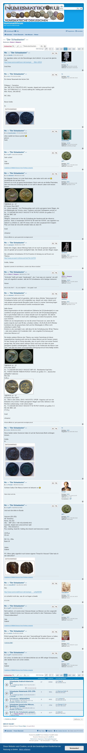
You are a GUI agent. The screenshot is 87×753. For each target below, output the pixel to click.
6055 (68, 181)
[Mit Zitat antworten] (52, 53)
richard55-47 (65, 592)
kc (62, 74)
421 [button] (61, 49)
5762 (68, 595)
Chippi (59, 681)
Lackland (16, 700)
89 (67, 65)
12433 (68, 280)
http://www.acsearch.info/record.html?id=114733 (20, 258)
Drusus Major (22, 726)
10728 (68, 143)
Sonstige (13, 686)
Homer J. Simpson (15, 42)
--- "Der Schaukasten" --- (15, 39)
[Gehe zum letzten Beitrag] (62, 681)
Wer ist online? (8, 724)
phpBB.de (51, 737)
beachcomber (65, 140)
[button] (46, 49)
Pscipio (64, 491)
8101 (68, 643)
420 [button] (57, 49)
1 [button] (52, 49)
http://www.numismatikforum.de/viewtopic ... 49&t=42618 (23, 62)
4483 (68, 76)
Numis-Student (18, 713)
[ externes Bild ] (8, 642)
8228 (68, 494)
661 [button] (79, 49)
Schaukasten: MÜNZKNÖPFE (20, 699)
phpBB (37, 734)
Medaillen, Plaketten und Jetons (18, 702)
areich (63, 641)
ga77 (63, 161)
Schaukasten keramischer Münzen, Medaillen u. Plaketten (22, 705)
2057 (68, 163)
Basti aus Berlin (18, 685)
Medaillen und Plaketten (16, 709)
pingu (59, 712)
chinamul (64, 179)
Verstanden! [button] (74, 748)
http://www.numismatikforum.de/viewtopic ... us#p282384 (23, 592)
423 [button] (69, 49)
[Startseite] (35, 13)
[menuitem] (16, 31)
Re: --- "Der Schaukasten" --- (17, 53)
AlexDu (64, 62)
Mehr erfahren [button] (24, 749)
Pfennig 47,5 (17, 708)
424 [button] (73, 49)
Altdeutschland (15, 715)
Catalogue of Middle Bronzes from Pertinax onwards (18, 167)
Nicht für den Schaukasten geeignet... (23, 712)
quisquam (64, 252)
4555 (68, 255)
